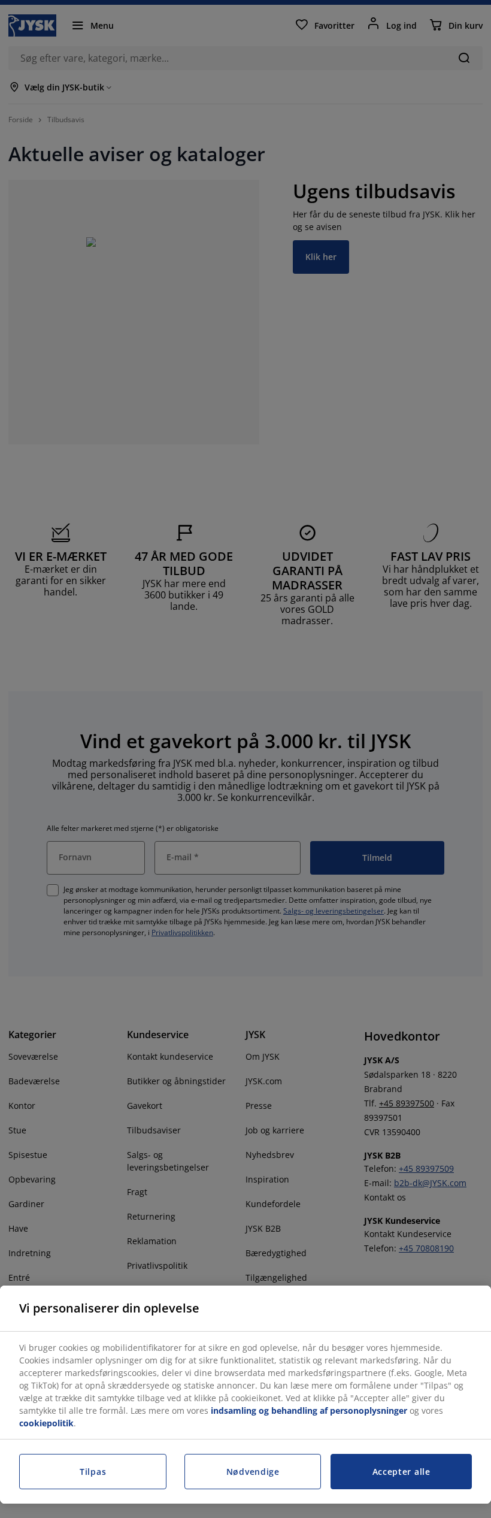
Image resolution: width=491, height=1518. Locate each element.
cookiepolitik (46, 1423)
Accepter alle (401, 1471)
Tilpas (93, 1471)
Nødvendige (253, 1471)
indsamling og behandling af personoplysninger (309, 1410)
